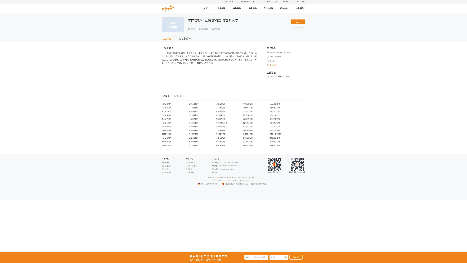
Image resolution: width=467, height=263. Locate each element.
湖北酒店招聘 (166, 111)
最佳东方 (237, 177)
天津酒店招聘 (220, 104)
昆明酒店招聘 (166, 130)
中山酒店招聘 (248, 145)
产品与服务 (190, 172)
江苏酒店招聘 (248, 111)
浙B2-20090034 (218, 181)
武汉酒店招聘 (275, 138)
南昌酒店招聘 (248, 130)
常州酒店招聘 (166, 119)
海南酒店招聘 (248, 108)
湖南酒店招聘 (275, 108)
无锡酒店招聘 (166, 142)
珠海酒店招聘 (275, 145)
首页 (206, 8)
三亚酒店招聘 (193, 138)
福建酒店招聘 (220, 111)
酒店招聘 (221, 8)
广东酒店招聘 (166, 108)
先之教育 (252, 177)
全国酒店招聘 (166, 134)
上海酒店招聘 (193, 104)
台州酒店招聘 (248, 138)
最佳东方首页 (228, 2)
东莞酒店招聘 (220, 119)
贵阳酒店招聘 (193, 123)
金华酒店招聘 (275, 126)
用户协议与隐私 (191, 166)
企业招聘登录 (245, 2)
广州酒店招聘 (166, 123)
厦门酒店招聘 (248, 142)
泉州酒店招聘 (193, 134)
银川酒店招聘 (193, 145)
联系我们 (214, 172)
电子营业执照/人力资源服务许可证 (236, 184)
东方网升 (211, 177)
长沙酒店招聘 (248, 115)
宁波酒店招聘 (220, 130)
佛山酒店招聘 (275, 119)
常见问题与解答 (191, 163)
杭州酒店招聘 (248, 123)
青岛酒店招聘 (275, 130)
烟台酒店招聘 (275, 142)
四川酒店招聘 (166, 115)
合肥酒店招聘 (275, 123)
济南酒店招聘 (220, 126)
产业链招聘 (268, 8)
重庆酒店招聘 (248, 104)
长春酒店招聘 (220, 115)
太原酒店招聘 (220, 138)
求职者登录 (267, 2)
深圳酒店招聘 (220, 134)
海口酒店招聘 (166, 126)
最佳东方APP (166, 172)
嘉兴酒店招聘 (248, 126)
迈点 (257, 177)
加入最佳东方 (166, 166)
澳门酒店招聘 (193, 115)
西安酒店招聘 (220, 142)
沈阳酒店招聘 (248, 134)
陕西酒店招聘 (275, 111)
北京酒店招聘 (166, 104)
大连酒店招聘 (193, 119)
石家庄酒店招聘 (275, 134)
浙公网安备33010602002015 (209, 184)
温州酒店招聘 (193, 142)
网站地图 (165, 169)
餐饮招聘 (237, 8)
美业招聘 (253, 8)
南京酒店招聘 (193, 130)
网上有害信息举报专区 (258, 184)
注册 (254, 2)
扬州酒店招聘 (166, 145)
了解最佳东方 (166, 163)
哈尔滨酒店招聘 (221, 123)
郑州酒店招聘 (220, 145)
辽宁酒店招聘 (220, 108)
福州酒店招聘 (248, 119)
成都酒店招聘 (275, 115)
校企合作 (284, 8)
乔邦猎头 (244, 177)
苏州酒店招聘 (166, 138)
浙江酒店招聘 (275, 104)
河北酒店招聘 (193, 111)
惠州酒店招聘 (193, 126)
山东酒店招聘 (193, 108)
